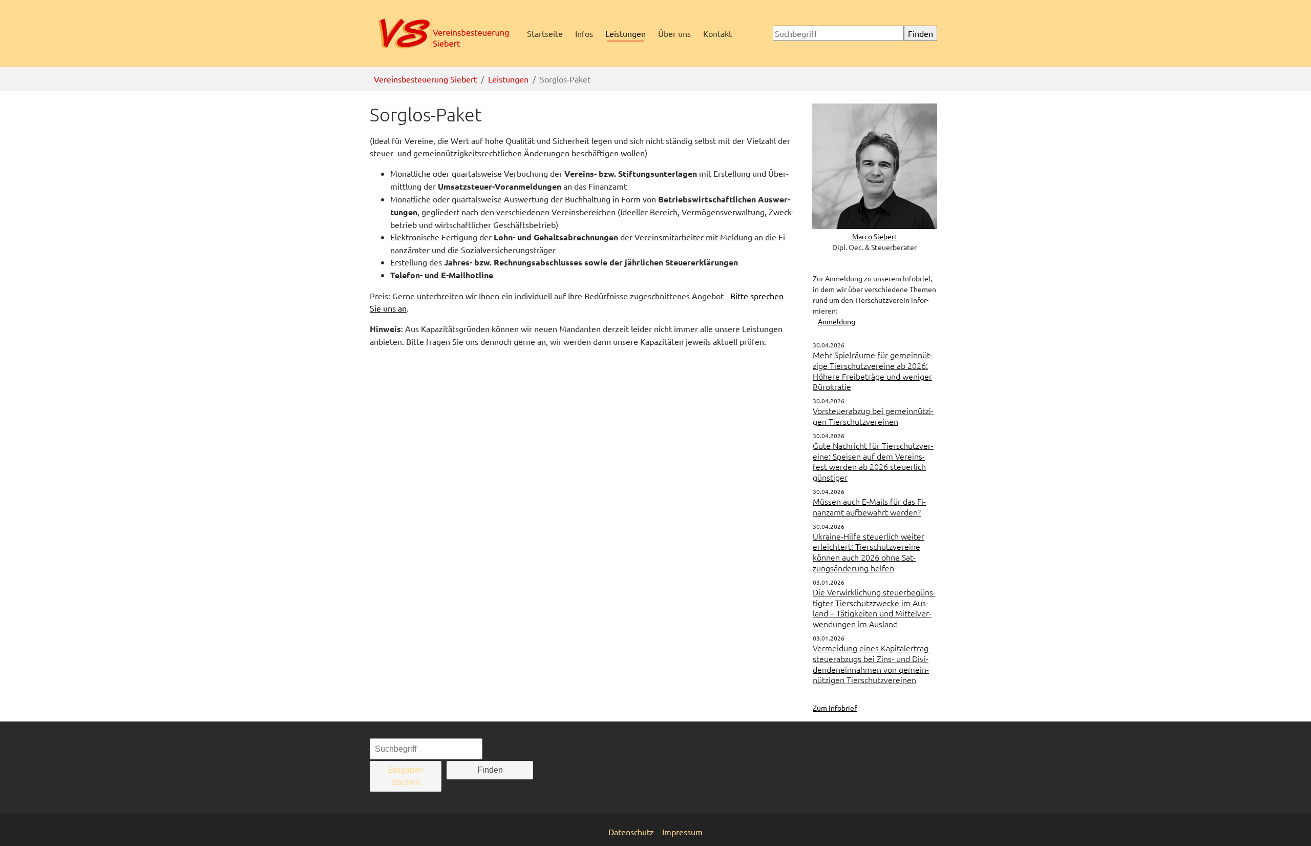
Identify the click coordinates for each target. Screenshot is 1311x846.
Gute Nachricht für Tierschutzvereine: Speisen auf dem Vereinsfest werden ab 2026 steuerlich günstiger (873, 461)
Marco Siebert (874, 236)
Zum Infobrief (835, 707)
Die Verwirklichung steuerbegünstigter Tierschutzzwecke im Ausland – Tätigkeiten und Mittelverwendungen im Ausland (874, 607)
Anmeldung (836, 321)
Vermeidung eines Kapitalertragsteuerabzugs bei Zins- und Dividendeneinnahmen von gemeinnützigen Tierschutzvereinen (872, 663)
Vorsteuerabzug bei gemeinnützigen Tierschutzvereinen (873, 416)
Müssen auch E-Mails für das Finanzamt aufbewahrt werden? (869, 507)
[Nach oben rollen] (1288, 823)
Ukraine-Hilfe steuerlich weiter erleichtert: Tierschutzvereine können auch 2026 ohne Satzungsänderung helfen (868, 551)
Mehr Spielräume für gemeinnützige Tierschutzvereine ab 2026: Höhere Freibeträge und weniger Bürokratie (873, 370)
